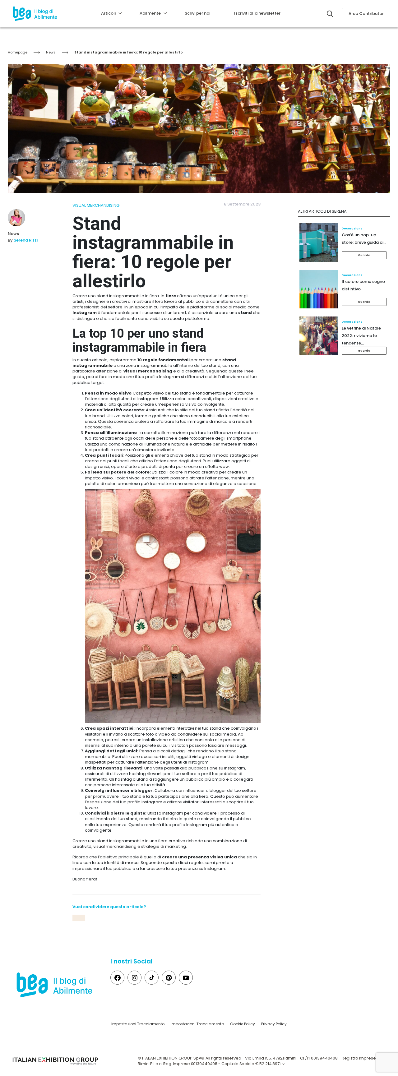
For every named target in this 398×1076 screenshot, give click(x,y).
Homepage (17, 52)
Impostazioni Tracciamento (137, 1024)
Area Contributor (366, 13)
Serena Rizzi (26, 240)
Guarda (364, 255)
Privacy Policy (274, 1024)
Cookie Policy (242, 1024)
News (51, 52)
